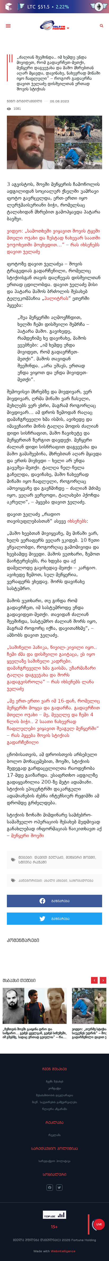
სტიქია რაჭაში (33, 862)
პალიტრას (56, 298)
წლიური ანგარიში (54, 1109)
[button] (8, 26)
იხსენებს (77, 521)
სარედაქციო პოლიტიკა (54, 1161)
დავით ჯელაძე (48, 857)
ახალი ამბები (55, 881)
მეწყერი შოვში (27, 835)
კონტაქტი (54, 1088)
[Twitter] (59, 1187)
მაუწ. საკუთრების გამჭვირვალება (54, 1102)
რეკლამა (54, 1135)
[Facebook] (50, 1187)
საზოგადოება (81, 881)
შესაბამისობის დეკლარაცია (54, 1095)
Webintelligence (63, 1251)
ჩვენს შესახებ (54, 1081)
